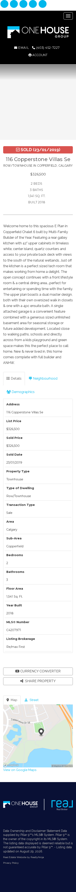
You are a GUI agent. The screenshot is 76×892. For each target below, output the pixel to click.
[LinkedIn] (24, 4)
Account (39, 55)
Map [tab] (13, 700)
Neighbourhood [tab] (44, 378)
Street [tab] (33, 700)
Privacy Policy (11, 862)
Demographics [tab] (23, 392)
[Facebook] (5, 4)
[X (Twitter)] (33, 4)
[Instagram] (14, 4)
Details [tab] (16, 378)
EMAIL (23, 48)
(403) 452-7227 (47, 48)
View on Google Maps (19, 770)
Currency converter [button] (40, 671)
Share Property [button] (40, 681)
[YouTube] (42, 4)
